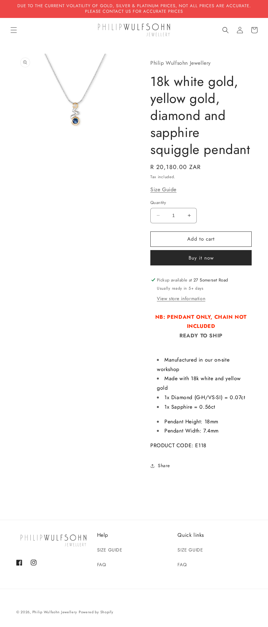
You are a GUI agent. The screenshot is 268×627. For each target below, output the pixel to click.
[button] (14, 30)
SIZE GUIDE (110, 550)
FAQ (101, 564)
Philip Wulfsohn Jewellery (54, 612)
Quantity (158, 202)
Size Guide (163, 189)
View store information (181, 298)
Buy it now (201, 258)
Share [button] (164, 465)
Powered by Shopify (96, 612)
